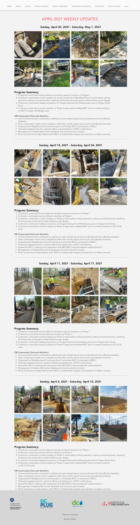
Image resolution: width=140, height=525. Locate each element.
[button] (28, 6)
